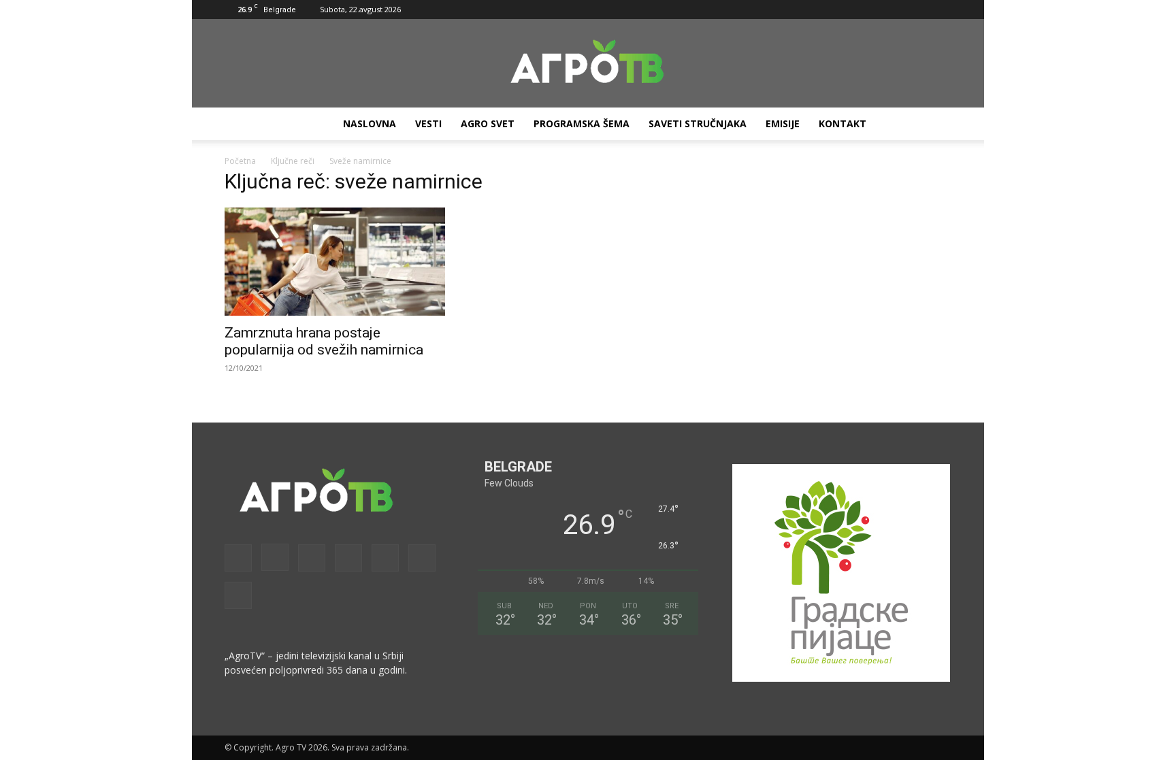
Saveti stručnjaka (698, 123)
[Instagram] (829, 9)
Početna (240, 161)
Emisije (783, 123)
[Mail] (851, 9)
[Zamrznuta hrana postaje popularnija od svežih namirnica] (335, 262)
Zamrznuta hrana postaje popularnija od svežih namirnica (324, 341)
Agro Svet (487, 123)
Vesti (428, 123)
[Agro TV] (588, 64)
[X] (919, 9)
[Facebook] (806, 9)
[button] (786, 9)
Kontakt (842, 123)
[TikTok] (896, 9)
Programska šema (582, 123)
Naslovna (369, 123)
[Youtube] (941, 9)
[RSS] (874, 9)
